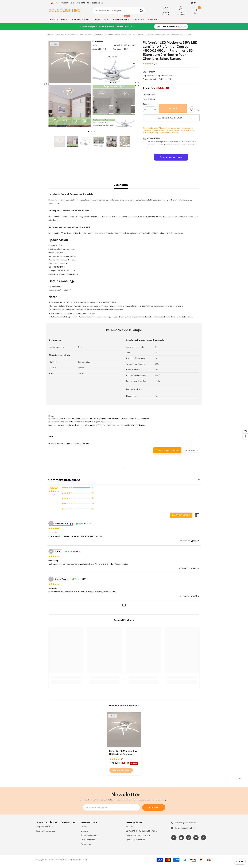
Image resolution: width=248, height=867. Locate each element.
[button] (46, 84)
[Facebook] (174, 837)
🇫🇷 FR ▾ (193, 3)
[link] (192, 109)
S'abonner (154, 807)
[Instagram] (181, 837)
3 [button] (94, 131)
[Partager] (197, 110)
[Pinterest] (188, 837)
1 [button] (88, 131)
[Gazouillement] (203, 837)
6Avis (54, 495)
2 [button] (91, 131)
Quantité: (147, 104)
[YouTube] (196, 837)
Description (121, 184)
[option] (70, 84)
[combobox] (115, 10)
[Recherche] (119, 10)
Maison (50, 34)
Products (60, 34)
